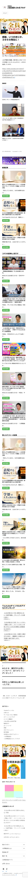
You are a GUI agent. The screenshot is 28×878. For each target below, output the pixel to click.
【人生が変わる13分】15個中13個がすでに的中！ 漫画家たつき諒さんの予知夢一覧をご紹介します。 (15, 636)
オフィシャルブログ (9, 717)
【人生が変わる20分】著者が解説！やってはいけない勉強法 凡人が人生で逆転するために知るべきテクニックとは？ (13, 359)
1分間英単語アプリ (7, 859)
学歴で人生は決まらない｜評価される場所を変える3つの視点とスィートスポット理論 (13, 533)
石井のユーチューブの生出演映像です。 (11, 99)
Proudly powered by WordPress (8, 875)
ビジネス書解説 (8, 719)
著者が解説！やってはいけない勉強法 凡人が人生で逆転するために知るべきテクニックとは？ (13, 388)
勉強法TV (6, 723)
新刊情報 (6, 732)
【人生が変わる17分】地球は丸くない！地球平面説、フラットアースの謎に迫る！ (14, 615)
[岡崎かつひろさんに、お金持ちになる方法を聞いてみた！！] (13, 130)
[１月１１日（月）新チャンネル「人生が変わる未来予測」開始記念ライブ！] (13, 110)
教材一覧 (4, 856)
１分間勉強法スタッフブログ (12, 738)
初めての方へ (6, 844)
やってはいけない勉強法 (10, 714)
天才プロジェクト (9, 730)
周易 (5, 727)
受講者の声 (5, 852)
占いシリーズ (7, 725)
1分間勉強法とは (7, 848)
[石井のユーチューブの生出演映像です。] (13, 91)
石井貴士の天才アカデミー (11, 734)
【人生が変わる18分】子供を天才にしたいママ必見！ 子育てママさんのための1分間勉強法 (13, 330)
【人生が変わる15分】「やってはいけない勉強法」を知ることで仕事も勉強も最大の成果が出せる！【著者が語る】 (13, 300)
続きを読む (6, 195)
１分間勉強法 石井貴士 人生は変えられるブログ (13, 873)
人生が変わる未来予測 (10, 721)
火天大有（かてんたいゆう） (12, 837)
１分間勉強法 (7, 736)
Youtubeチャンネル (17, 151)
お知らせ (6, 712)
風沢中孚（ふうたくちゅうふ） (12, 833)
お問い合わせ (6, 863)
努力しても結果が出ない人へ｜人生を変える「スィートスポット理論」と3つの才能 (13, 186)
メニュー (5, 13)
